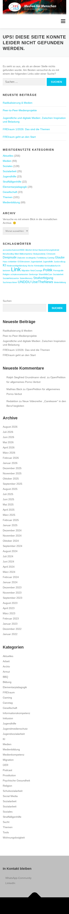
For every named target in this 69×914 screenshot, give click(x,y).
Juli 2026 (8, 431)
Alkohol (28, 250)
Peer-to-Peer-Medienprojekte (20, 110)
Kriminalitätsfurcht (52, 266)
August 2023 (10, 602)
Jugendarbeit (36, 261)
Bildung (7, 682)
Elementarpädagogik (15, 186)
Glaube (60, 257)
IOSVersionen (23, 261)
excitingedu (31, 258)
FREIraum (9, 692)
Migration (26, 270)
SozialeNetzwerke (11, 278)
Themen (8, 197)
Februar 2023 (11, 618)
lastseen (6, 270)
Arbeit (6, 661)
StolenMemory (26, 278)
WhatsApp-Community (18, 877)
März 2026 (9, 452)
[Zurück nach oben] (34, 897)
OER (5, 764)
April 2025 (9, 509)
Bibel (17, 254)
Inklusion (8, 718)
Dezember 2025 (12, 468)
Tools (6, 832)
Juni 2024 (8, 561)
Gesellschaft (10, 192)
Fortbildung (42, 258)
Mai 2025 (8, 504)
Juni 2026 (8, 437)
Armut (35, 250)
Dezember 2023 (12, 587)
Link (16, 269)
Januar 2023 (10, 623)
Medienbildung (11, 202)
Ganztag (8, 702)
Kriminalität (39, 266)
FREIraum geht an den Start (19, 136)
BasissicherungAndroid (48, 250)
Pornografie (58, 270)
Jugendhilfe (9, 176)
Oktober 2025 (11, 478)
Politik (47, 270)
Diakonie (21, 258)
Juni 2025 (8, 499)
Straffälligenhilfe (12, 181)
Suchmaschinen (10, 282)
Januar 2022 (10, 634)
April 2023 (9, 608)
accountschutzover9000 (13, 250)
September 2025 (12, 483)
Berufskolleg (8, 254)
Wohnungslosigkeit (14, 837)
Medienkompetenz (13, 754)
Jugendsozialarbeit (14, 733)
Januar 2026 (10, 463)
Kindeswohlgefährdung (17, 266)
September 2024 (12, 545)
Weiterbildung (60, 282)
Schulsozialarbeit (12, 790)
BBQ (5, 676)
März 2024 (9, 571)
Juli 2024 (8, 556)
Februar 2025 (11, 520)
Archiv (6, 666)
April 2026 (9, 447)
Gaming (50, 258)
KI (4, 265)
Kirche (30, 266)
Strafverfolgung (43, 278)
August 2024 (10, 551)
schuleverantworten (19, 274)
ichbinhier (12, 261)
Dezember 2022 (12, 628)
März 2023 (9, 613)
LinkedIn (10, 883)
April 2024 (9, 566)
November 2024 (12, 535)
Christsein (50, 254)
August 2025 (10, 488)
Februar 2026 (11, 457)
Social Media (10, 796)
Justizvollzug (59, 261)
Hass (5, 261)
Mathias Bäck (14, 389)
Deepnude (10, 257)
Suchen (7, 300)
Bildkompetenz (26, 254)
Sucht (6, 822)
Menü (63, 21)
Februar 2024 (11, 577)
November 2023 (12, 592)
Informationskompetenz (16, 713)
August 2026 (10, 426)
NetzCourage (36, 270)
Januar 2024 (10, 582)
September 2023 (12, 597)
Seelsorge (33, 274)
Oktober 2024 (11, 540)
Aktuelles (8, 155)
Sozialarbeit (9, 171)
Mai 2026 (8, 442)
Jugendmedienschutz (15, 728)
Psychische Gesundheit (16, 780)
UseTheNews (42, 282)
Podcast (7, 770)
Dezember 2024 (12, 530)
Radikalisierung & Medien (17, 102)
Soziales (8, 166)
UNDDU (24, 282)
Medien (7, 160)
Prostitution (9, 775)
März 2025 (9, 514)
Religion (6, 274)
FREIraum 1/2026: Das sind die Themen (26, 129)
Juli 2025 (8, 494)
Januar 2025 (10, 525)
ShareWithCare (45, 274)
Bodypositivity (39, 254)
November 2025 (12, 473)
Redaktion (12, 401)
